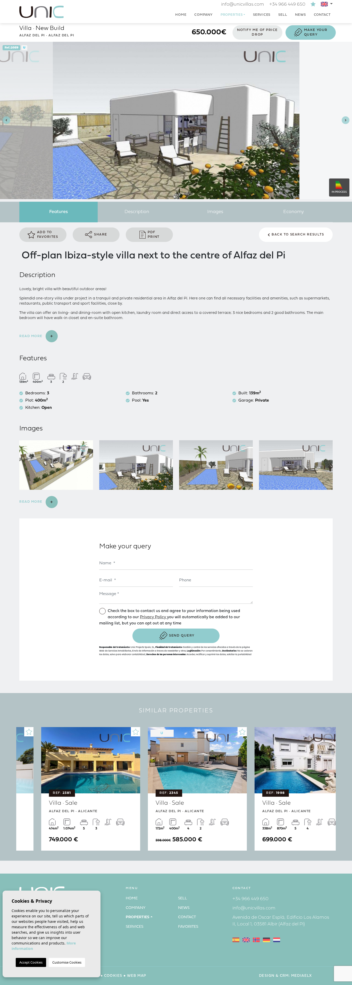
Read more (31, 336)
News (300, 15)
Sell (282, 15)
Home (180, 15)
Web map (136, 976)
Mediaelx (301, 976)
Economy (293, 211)
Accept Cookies (31, 962)
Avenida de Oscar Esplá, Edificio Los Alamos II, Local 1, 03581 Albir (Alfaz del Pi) (280, 921)
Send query (182, 635)
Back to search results (298, 234)
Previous (5, 120)
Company (203, 15)
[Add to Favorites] (114, 731)
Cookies (113, 976)
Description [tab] (136, 211)
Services (261, 15)
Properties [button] (232, 15)
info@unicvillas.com (242, 4)
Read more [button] (31, 501)
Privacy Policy (153, 617)
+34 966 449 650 (287, 4)
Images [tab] (215, 211)
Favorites (188, 927)
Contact (322, 15)
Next (347, 120)
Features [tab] (58, 211)
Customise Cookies (66, 962)
